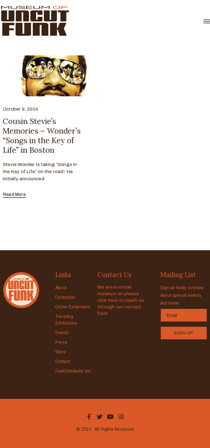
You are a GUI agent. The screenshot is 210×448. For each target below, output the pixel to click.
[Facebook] (89, 417)
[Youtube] (110, 417)
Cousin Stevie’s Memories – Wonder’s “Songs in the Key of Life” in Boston (42, 135)
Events (62, 332)
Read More (14, 194)
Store (60, 351)
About (61, 287)
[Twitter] (99, 417)
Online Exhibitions (73, 306)
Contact (62, 361)
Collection (65, 297)
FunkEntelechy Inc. (73, 371)
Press (61, 342)
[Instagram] (121, 417)
